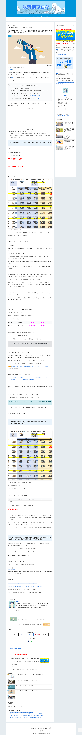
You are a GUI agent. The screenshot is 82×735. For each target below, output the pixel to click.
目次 (28, 129)
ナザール (13, 77)
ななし (17, 601)
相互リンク (38, 725)
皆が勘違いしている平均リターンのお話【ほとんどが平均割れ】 (22, 583)
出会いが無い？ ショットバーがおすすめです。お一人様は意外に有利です (26, 715)
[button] (45, 634)
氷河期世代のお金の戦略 (15, 648)
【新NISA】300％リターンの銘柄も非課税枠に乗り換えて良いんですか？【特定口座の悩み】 (29, 133)
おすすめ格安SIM (44, 725)
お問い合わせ (17, 725)
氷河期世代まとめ (34, 728)
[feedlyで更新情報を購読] (18, 610)
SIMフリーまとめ (48, 728)
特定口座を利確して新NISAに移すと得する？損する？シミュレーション (24, 131)
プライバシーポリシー (24, 726)
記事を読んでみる (62, 54)
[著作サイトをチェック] (16, 610)
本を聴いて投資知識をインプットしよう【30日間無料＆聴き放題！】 (25, 717)
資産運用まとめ (58, 725)
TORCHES (10, 669)
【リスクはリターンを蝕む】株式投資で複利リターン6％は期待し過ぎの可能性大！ (30, 366)
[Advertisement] (30, 117)
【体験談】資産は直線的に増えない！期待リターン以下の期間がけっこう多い (25, 586)
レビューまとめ (64, 725)
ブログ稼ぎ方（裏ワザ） (51, 726)
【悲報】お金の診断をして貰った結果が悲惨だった (21, 712)
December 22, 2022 (35, 98)
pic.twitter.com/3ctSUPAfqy (34, 95)
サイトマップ (31, 725)
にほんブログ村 (11, 569)
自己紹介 (10, 725)
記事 (57, 49)
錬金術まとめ (71, 725)
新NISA (10, 629)
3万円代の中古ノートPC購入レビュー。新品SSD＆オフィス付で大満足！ (26, 714)
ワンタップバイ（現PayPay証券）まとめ (41, 730)
